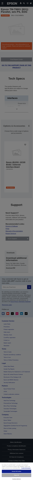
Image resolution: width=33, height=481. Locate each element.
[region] (16, 471)
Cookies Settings (16, 478)
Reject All (16, 475)
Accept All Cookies (16, 471)
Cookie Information (26, 468)
